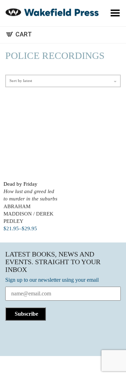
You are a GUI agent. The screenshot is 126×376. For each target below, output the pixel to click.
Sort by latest (20, 80)
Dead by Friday (20, 184)
